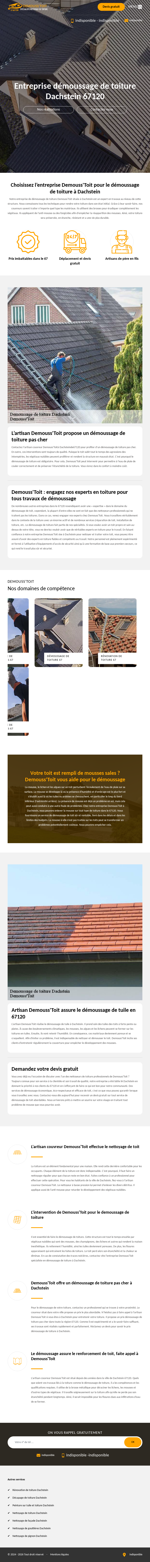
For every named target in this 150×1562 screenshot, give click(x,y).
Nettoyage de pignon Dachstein (29, 1536)
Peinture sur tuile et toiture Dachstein (33, 1505)
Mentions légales (59, 1554)
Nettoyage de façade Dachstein (29, 1520)
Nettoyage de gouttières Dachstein (31, 1528)
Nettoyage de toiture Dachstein (29, 1513)
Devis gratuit (111, 6)
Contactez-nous (102, 110)
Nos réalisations (48, 110)
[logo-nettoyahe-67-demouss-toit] (28, 6)
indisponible (85, 21)
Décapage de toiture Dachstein (29, 1497)
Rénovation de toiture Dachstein (30, 1490)
